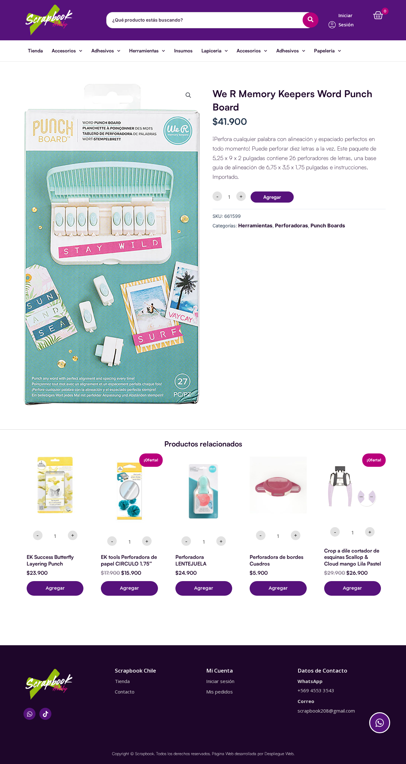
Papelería (324, 51)
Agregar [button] (55, 588)
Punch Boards (328, 225)
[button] (188, 95)
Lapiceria (211, 51)
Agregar (272, 197)
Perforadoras (291, 225)
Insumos (183, 51)
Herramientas (144, 51)
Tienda (35, 51)
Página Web (222, 753)
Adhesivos (102, 51)
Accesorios (64, 51)
